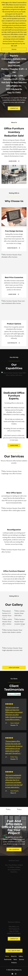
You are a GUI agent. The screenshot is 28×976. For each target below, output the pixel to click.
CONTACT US (14, 879)
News (15, 959)
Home (7, 956)
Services (21, 959)
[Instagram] (15, 973)
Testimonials (7, 959)
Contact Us (14, 938)
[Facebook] (12, 973)
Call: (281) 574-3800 (14, 950)
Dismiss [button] (14, 49)
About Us (14, 956)
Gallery (21, 956)
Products (14, 962)
